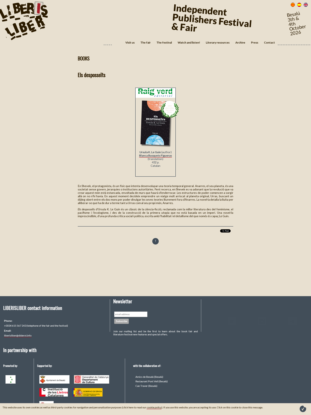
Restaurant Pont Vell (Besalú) (151, 381)
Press (254, 42)
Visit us (130, 42)
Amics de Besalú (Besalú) (149, 376)
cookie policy (154, 407)
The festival (164, 42)
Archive (240, 42)
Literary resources (218, 42)
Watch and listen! (189, 42)
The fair (145, 42)
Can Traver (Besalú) (146, 385)
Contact (269, 42)
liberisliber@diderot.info (18, 335)
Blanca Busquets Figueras (155, 155)
